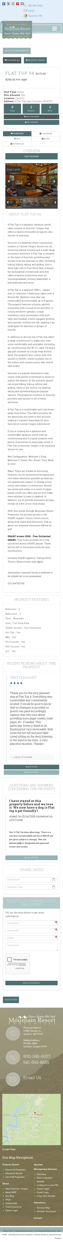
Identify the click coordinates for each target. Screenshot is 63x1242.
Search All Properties (15, 1169)
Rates (47, 139)
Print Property (32, 122)
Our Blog (9, 1196)
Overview (18, 134)
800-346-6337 (36, 1056)
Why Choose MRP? (17, 24)
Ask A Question (32, 857)
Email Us (32, 1077)
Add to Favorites (32, 116)
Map (18, 139)
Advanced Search (13, 1173)
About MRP (10, 1192)
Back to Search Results (17, 51)
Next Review (32, 767)
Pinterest (17, 3)
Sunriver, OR (35, 15)
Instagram (13, 3)
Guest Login (43, 1192)
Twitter (8, 3)
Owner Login (11, 1210)
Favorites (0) (13, 60)
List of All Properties (14, 1177)
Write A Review (32, 772)
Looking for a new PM (47, 1185)
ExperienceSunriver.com (24, 1231)
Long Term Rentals (46, 1196)
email (31, 10)
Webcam (22, 3)
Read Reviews (31, 156)
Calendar (46, 134)
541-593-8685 (35, 5)
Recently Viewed (36, 60)
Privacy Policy (8, 1231)
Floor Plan (18, 144)
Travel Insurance (13, 1207)
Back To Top (11, 1000)
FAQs (8, 1199)
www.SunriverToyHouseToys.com (47, 1231)
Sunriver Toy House (46, 1211)
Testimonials (11, 1203)
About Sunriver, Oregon (16, 1188)
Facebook (3, 3)
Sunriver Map (43, 1208)
